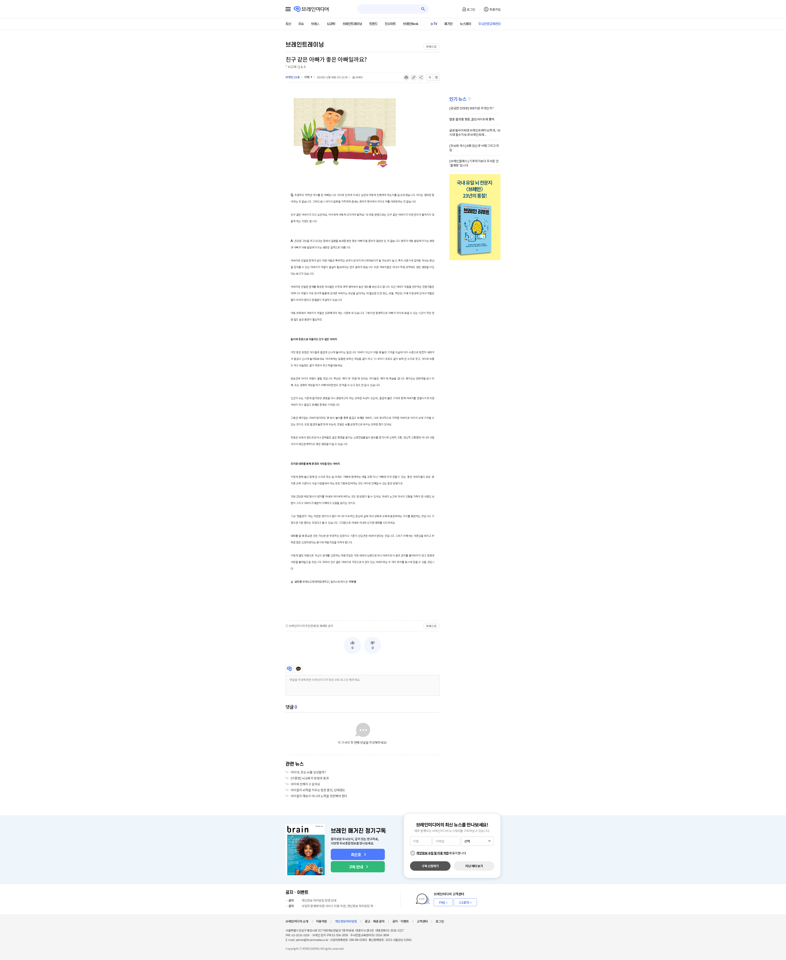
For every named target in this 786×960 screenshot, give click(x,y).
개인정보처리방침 (346, 921)
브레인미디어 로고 (311, 9)
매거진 (448, 24)
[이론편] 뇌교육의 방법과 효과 (310, 778)
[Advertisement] (362, 602)
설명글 (469, 99)
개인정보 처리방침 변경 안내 (312, 900)
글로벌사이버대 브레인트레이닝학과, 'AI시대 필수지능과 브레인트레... (474, 132)
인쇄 (406, 77)
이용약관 (321, 921)
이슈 (301, 24)
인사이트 (390, 24)
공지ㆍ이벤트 (400, 921)
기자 (306, 77)
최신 (288, 24)
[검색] (423, 9)
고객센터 (422, 921)
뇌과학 (331, 24)
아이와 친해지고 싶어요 (305, 784)
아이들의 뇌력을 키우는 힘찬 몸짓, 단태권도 (318, 790)
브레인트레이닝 (352, 24)
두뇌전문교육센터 (489, 24)
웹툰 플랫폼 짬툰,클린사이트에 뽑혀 (471, 119)
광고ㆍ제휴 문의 (375, 921)
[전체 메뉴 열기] (288, 9)
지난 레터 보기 (474, 866)
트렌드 (373, 24)
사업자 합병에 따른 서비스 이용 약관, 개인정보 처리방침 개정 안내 (333, 906)
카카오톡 (298, 669)
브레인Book (410, 24)
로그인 (471, 9)
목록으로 (431, 46)
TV (435, 24)
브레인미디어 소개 (297, 921)
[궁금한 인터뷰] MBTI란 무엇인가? (471, 108)
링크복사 (413, 77)
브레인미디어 (289, 669)
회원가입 (494, 9)
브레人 (315, 24)
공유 (421, 77)
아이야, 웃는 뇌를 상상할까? (308, 772)
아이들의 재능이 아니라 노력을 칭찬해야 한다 (319, 796)
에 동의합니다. (441, 853)
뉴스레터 (465, 24)
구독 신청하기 (430, 866)
